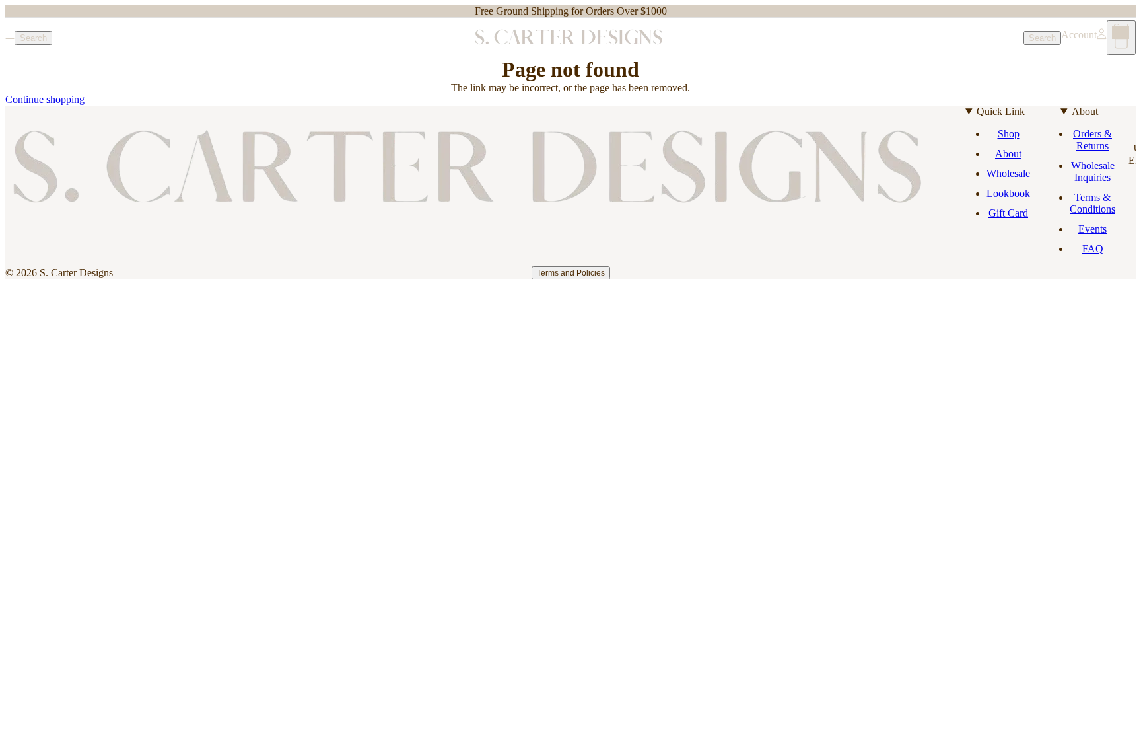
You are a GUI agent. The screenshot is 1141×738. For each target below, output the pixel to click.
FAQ (1092, 248)
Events (1092, 229)
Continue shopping (45, 99)
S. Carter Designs (76, 272)
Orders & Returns (1092, 139)
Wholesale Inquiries (1093, 171)
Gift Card (1008, 213)
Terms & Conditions (1092, 203)
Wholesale (1008, 173)
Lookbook (1008, 193)
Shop (1009, 133)
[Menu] (10, 38)
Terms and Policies (571, 272)
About (1008, 153)
